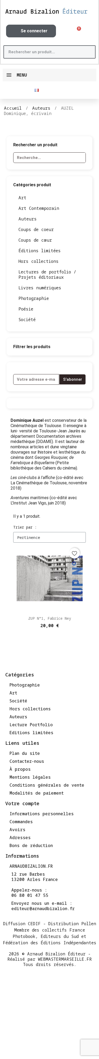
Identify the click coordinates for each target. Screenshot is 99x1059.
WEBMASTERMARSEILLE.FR (65, 959)
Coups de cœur (35, 240)
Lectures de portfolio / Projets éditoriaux (47, 274)
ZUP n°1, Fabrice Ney (49, 618)
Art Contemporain (38, 208)
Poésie (25, 309)
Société (27, 319)
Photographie (33, 298)
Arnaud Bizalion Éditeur (56, 954)
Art (22, 198)
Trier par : (25, 527)
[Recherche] (88, 52)
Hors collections (38, 261)
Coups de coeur (36, 229)
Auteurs (27, 219)
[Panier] (77, 31)
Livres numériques (39, 288)
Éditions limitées (39, 251)
